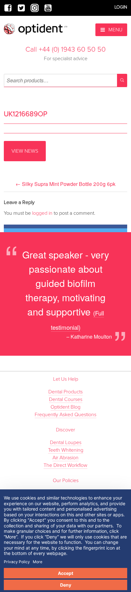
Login (120, 7)
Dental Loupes (65, 442)
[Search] (122, 80)
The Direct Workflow (65, 465)
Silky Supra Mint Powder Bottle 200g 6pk (65, 184)
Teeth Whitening (65, 450)
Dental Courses (65, 399)
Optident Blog (65, 407)
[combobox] (65, 80)
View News (24, 151)
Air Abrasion (65, 458)
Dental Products (65, 392)
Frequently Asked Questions (65, 414)
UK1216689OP (25, 114)
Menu (114, 30)
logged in (42, 213)
